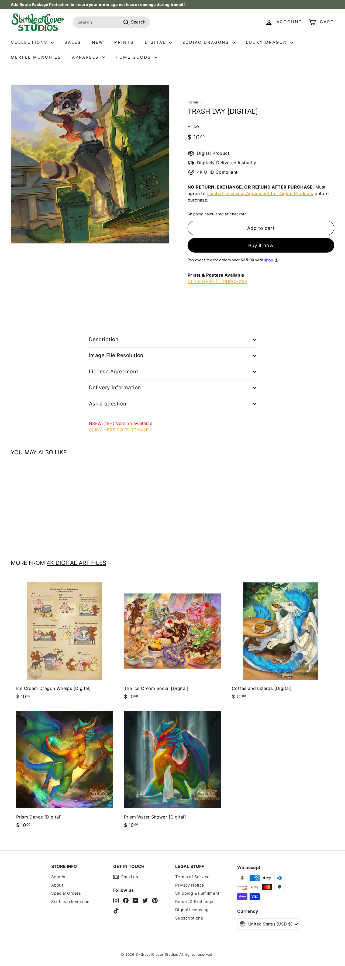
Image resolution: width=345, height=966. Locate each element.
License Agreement (113, 371)
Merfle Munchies (36, 57)
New (98, 42)
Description (103, 339)
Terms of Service (192, 876)
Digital (156, 42)
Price (193, 126)
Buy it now (261, 245)
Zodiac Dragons (206, 42)
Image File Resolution (116, 355)
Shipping (195, 214)
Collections (30, 42)
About (57, 885)
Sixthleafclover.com (71, 901)
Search (58, 876)
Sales (72, 42)
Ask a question (107, 404)
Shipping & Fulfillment (197, 893)
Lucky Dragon (267, 42)
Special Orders (66, 893)
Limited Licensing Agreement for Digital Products (260, 193)
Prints (124, 42)
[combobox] (111, 22)
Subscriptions (189, 918)
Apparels (86, 57)
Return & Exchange (194, 901)
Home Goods (134, 57)
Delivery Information (115, 387)
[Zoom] (90, 164)
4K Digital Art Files (76, 562)
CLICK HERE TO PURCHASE (217, 281)
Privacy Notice (189, 885)
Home (193, 102)
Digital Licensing (192, 909)
